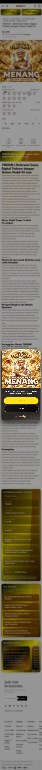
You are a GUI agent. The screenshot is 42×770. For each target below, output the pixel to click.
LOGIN (21, 408)
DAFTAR (21, 400)
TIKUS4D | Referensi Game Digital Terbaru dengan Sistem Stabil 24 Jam (20, 392)
